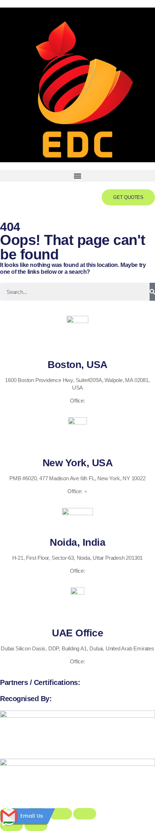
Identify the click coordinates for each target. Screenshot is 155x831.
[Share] (60, 813)
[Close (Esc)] (84, 813)
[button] (77, 176)
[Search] (152, 292)
